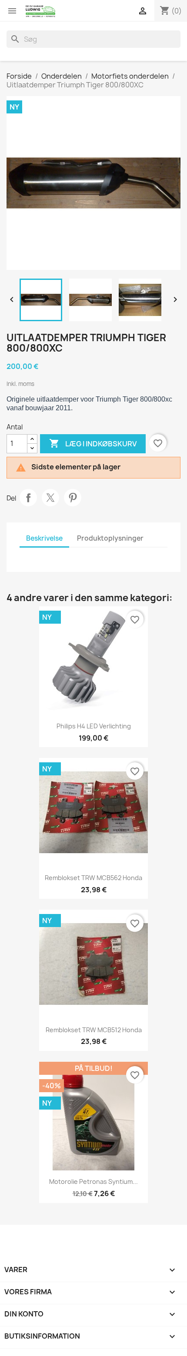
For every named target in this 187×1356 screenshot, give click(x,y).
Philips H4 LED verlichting (94, 726)
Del (28, 497)
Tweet (50, 497)
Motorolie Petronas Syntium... (93, 1181)
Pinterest (72, 497)
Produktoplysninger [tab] (110, 538)
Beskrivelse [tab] (44, 538)
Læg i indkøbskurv (93, 443)
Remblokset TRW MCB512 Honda (94, 1030)
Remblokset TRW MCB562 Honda (93, 878)
